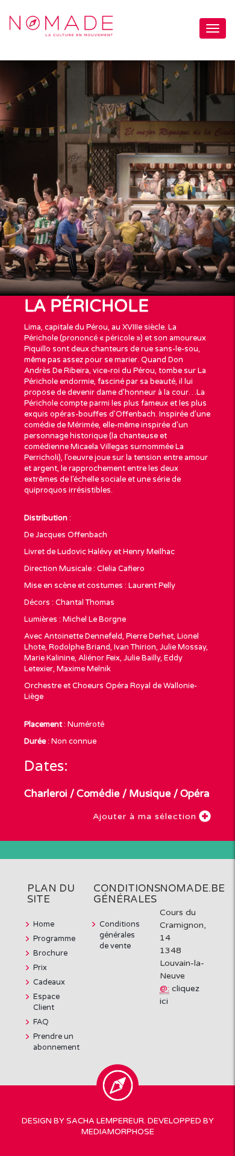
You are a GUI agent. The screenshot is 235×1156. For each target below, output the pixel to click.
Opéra (195, 794)
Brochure (50, 953)
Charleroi (45, 794)
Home (43, 924)
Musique (150, 794)
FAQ (41, 1022)
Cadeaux (49, 982)
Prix (40, 967)
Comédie (98, 794)
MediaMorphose (117, 1132)
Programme (54, 939)
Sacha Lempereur (105, 1121)
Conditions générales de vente (119, 935)
